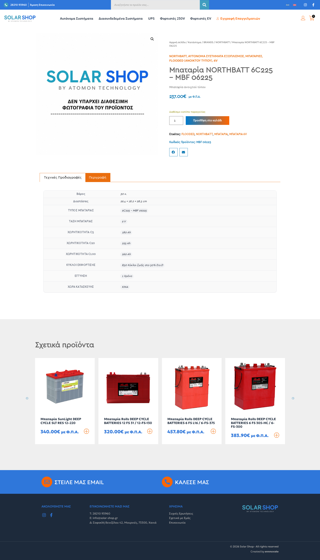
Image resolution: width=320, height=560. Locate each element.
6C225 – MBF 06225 (134, 210)
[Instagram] (44, 515)
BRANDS (208, 42)
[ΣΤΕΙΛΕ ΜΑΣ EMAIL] (46, 482)
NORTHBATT (223, 42)
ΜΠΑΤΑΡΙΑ (221, 134)
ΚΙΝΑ (125, 287)
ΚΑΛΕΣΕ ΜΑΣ (192, 482)
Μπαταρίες (253, 56)
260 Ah (126, 254)
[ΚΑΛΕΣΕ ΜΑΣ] (167, 482)
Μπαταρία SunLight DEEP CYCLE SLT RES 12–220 (61, 421)
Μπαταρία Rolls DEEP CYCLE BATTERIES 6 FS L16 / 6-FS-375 (191, 421)
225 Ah (126, 243)
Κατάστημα (194, 42)
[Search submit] (204, 4)
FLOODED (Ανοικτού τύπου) (190, 60)
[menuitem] (287, 5)
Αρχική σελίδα (177, 42)
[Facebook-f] (51, 515)
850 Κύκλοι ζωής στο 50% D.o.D (142, 265)
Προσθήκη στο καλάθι (207, 120)
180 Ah (126, 232)
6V (216, 60)
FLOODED (187, 134)
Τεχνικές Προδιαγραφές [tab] (62, 177)
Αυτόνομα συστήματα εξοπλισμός (216, 56)
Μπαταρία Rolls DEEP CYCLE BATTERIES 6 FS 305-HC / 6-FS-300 (253, 423)
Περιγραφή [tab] (97, 177)
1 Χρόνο (127, 276)
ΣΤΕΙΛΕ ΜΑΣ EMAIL (79, 482)
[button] (152, 39)
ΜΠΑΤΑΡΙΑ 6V (238, 134)
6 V (124, 221)
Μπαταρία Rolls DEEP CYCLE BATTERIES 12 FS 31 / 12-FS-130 (128, 421)
